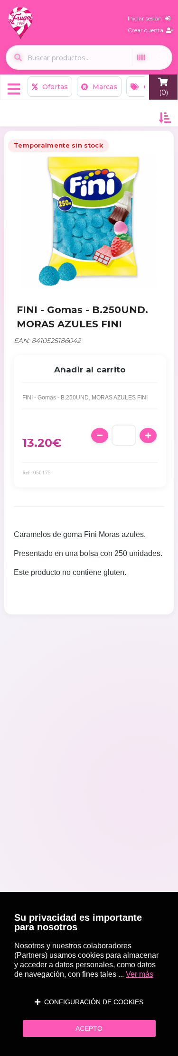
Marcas (104, 87)
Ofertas (54, 87)
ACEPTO (89, 1028)
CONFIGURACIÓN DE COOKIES (91, 1002)
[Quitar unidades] (99, 435)
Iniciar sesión (146, 18)
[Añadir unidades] (148, 435)
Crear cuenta (147, 30)
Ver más (139, 974)
